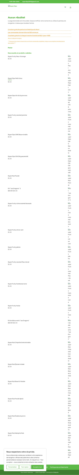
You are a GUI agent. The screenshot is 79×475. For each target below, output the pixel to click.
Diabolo (55, 472)
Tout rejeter (25, 467)
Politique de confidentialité (59, 467)
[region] (25, 460)
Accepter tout (37, 467)
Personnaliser (12, 467)
